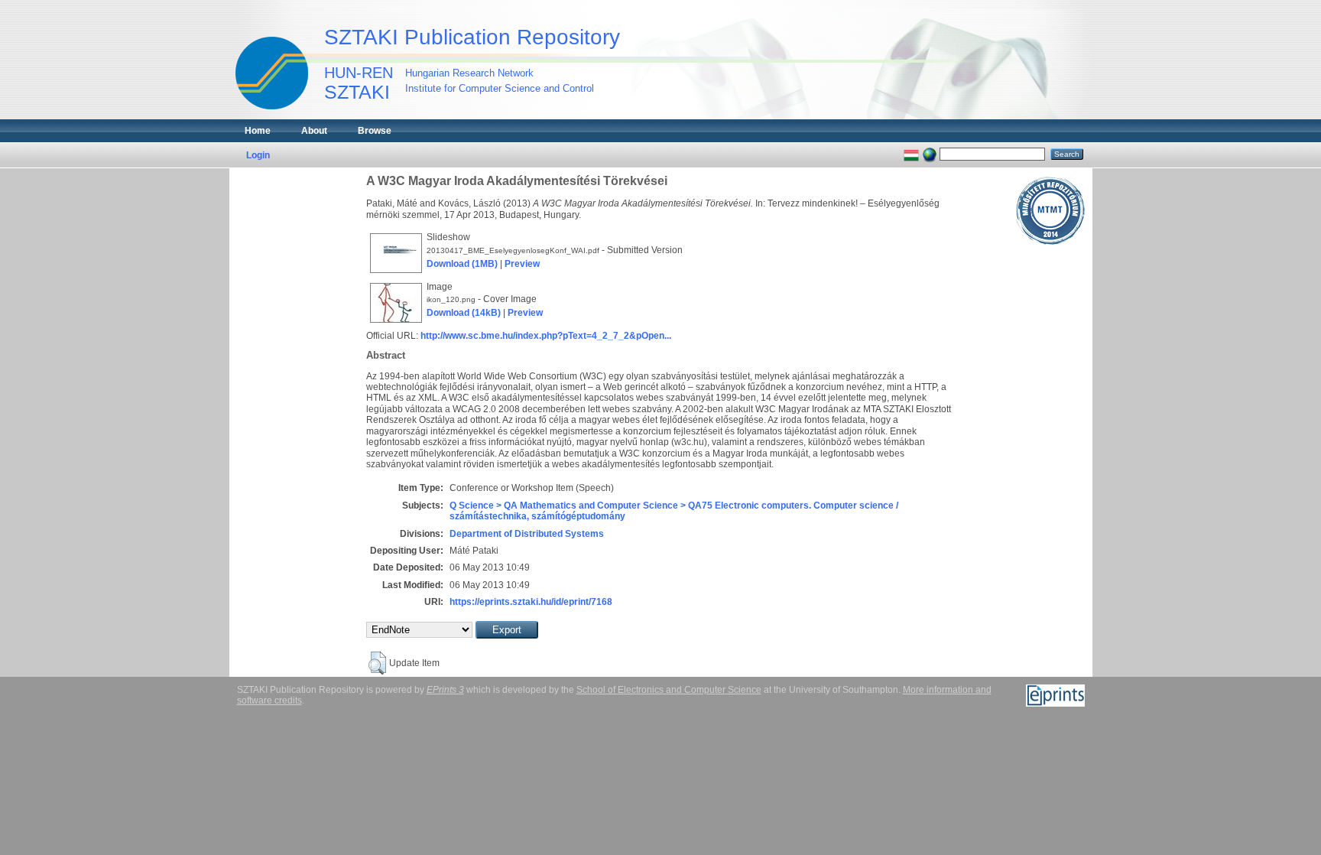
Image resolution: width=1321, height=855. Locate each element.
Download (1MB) (462, 263)
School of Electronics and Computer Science (668, 689)
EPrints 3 (445, 689)
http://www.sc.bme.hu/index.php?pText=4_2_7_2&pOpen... (545, 335)
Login (258, 155)
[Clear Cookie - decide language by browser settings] (929, 153)
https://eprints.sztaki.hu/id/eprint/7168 (531, 602)
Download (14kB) (464, 312)
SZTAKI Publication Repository (472, 37)
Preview (522, 263)
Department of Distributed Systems (527, 533)
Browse (374, 130)
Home (258, 130)
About (314, 130)
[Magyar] (911, 153)
